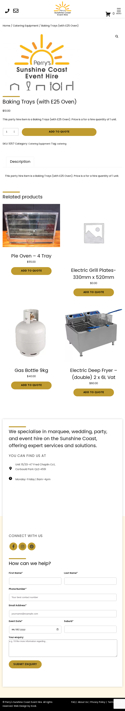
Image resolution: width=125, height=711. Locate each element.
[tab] (20, 162)
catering (61, 144)
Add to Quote (59, 132)
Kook (33, 706)
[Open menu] (118, 10)
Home (6, 26)
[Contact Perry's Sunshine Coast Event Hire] (16, 11)
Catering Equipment (26, 26)
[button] (117, 36)
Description (20, 162)
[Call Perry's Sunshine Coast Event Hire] (8, 11)
